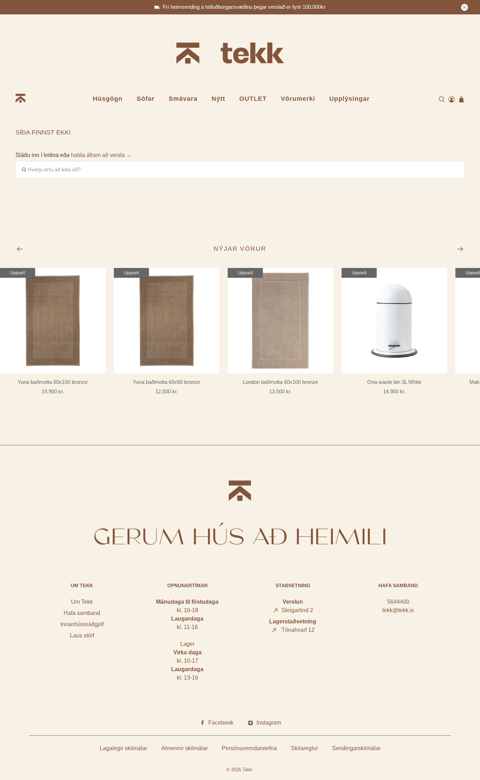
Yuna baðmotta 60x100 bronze (52, 382)
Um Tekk (82, 602)
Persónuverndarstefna (249, 748)
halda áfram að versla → (101, 155)
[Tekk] (240, 54)
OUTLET (253, 98)
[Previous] (19, 249)
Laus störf (82, 635)
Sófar (146, 98)
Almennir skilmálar (184, 748)
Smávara (183, 98)
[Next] (460, 249)
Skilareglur (304, 748)
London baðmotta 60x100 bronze (280, 382)
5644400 (398, 602)
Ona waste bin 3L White (394, 382)
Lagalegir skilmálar (123, 748)
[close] (464, 7)
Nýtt (218, 98)
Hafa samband (82, 613)
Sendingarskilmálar (356, 748)
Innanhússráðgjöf (82, 624)
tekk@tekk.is (398, 610)
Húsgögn (108, 98)
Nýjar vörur (240, 248)
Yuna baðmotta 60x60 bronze (166, 382)
